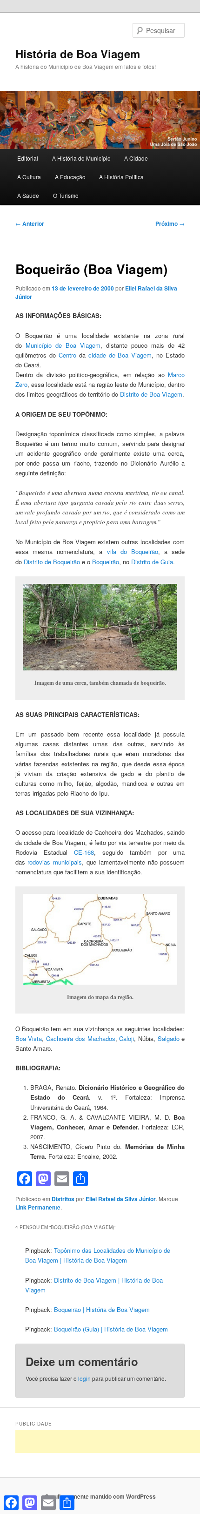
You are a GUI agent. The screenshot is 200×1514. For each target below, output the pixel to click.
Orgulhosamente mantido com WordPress (100, 1496)
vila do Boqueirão (132, 551)
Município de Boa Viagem (63, 345)
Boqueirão (105, 561)
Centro (67, 355)
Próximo (170, 223)
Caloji (126, 1038)
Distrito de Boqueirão (52, 561)
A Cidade (136, 158)
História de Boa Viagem (77, 53)
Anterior (29, 223)
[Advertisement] (107, 1441)
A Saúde (28, 195)
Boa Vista (28, 1038)
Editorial (27, 158)
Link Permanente (37, 1207)
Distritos (63, 1199)
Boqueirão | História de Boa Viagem (102, 1309)
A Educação (70, 177)
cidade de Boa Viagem (120, 355)
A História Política (121, 177)
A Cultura (29, 177)
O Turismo (66, 195)
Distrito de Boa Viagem (151, 394)
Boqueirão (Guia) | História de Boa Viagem (111, 1329)
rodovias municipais (54, 862)
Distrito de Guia (152, 561)
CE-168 (84, 852)
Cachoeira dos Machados (80, 1038)
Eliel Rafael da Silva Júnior (121, 1199)
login (84, 1378)
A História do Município (81, 158)
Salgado (169, 1038)
